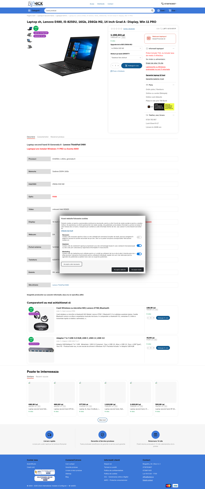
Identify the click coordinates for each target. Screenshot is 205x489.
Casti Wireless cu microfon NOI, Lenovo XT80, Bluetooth (82, 308)
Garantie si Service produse (102, 441)
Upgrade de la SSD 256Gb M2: (121, 44)
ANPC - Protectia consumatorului (115, 480)
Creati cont (31, 467)
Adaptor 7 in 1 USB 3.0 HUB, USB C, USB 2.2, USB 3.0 (80, 338)
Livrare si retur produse (74, 470)
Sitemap (68, 474)
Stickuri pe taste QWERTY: (120, 54)
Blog (67, 477)
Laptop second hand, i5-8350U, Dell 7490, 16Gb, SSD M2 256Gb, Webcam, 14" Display (140, 409)
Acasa (92, 4)
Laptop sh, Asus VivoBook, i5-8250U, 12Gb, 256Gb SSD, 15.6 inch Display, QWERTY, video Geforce (89, 409)
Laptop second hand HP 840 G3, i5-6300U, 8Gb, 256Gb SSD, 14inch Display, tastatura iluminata (165, 409)
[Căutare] (152, 10)
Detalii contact (148, 480)
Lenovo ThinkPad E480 (60, 285)
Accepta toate (136, 269)
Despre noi (108, 464)
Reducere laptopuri (159, 36)
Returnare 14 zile (155, 441)
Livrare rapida (49, 441)
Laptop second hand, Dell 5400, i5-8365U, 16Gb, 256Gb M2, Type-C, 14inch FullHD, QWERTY (114, 409)
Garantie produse (72, 467)
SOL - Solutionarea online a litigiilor (116, 477)
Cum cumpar (70, 464)
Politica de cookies (110, 474)
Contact (110, 4)
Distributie (100, 4)
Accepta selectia (120, 269)
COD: (158, 28)
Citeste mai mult (67, 231)
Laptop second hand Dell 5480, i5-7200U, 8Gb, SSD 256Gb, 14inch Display (38, 409)
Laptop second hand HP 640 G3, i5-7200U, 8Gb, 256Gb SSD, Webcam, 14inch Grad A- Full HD (64, 409)
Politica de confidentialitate (113, 470)
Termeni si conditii (110, 467)
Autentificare (31, 464)
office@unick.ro (148, 477)
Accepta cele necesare (72, 264)
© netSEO (72, 486)
